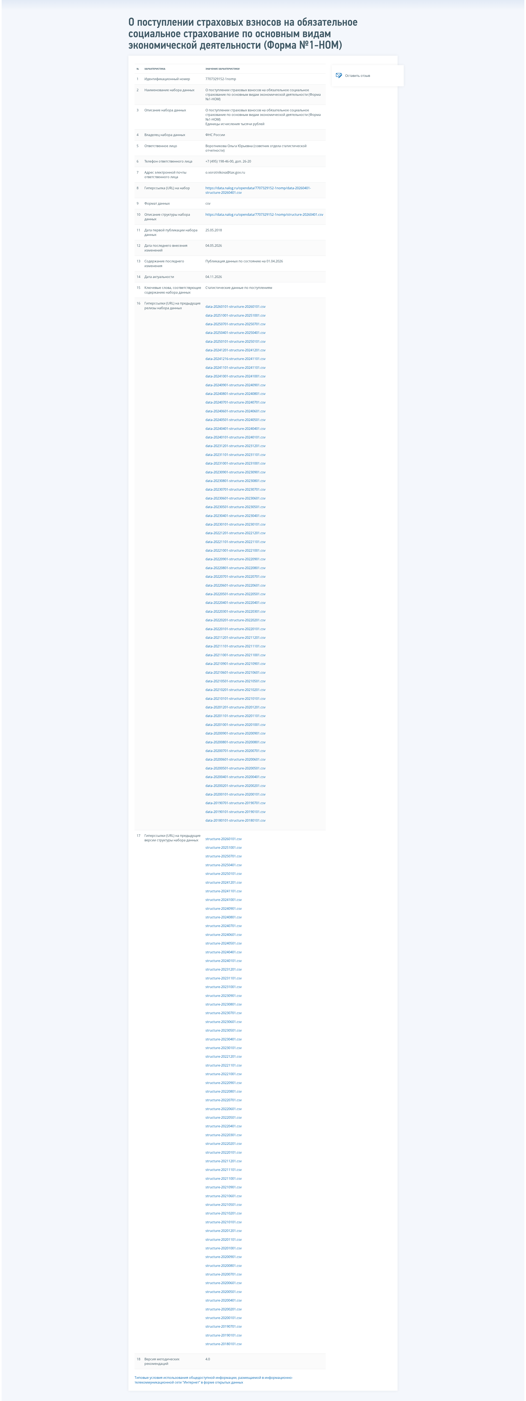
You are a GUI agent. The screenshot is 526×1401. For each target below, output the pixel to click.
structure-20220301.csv (223, 1135)
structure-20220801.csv (223, 1091)
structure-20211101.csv (223, 1169)
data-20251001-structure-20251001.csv (235, 315)
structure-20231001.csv (223, 987)
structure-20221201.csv (223, 1056)
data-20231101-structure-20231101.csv (235, 454)
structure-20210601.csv (223, 1196)
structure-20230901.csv (223, 995)
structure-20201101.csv (223, 1239)
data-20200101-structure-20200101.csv (235, 794)
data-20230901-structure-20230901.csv (235, 472)
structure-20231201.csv (223, 969)
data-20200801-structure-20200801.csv (235, 742)
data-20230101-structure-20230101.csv (235, 524)
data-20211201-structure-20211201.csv (235, 637)
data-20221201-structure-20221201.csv (235, 533)
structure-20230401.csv (223, 1039)
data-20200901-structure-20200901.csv (235, 733)
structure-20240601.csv (223, 934)
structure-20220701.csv (223, 1100)
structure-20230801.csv (223, 1004)
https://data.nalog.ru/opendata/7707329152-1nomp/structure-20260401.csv (264, 214)
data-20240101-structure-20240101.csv (235, 437)
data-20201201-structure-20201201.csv (235, 707)
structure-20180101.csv (223, 1344)
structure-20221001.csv (223, 1074)
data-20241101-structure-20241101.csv (235, 367)
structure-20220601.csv (223, 1109)
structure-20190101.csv (223, 1335)
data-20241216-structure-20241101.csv (235, 358)
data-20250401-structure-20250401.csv (235, 332)
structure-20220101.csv (223, 1152)
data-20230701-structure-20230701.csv (235, 489)
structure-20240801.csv (223, 917)
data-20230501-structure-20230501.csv (235, 507)
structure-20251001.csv (223, 847)
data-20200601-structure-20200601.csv (235, 759)
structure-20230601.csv (223, 1021)
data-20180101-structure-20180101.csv (235, 820)
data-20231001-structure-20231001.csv (235, 463)
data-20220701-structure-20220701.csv (235, 576)
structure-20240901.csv (223, 908)
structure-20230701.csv (223, 1013)
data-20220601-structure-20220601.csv (235, 585)
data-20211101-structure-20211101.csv (235, 646)
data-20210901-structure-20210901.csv (235, 663)
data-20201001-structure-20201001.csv (235, 724)
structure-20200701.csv (223, 1274)
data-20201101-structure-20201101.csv (235, 716)
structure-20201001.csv (223, 1248)
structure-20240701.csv (223, 926)
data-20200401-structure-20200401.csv (235, 777)
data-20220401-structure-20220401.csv (235, 602)
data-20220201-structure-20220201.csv (235, 620)
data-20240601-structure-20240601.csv (235, 411)
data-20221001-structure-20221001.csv (235, 550)
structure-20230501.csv (223, 1030)
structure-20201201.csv (223, 1230)
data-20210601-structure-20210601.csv (235, 672)
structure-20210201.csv (223, 1213)
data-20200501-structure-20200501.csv (235, 768)
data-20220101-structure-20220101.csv (235, 629)
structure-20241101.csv (223, 891)
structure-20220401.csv (223, 1126)
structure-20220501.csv (223, 1117)
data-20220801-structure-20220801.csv (235, 568)
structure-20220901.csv (223, 1082)
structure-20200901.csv (223, 1257)
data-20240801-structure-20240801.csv (235, 393)
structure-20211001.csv (223, 1178)
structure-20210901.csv (223, 1187)
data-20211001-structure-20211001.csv (235, 655)
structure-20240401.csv (223, 952)
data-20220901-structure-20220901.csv (235, 559)
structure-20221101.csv (223, 1065)
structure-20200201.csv (223, 1309)
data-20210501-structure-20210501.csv (235, 681)
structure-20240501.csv (223, 943)
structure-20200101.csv (223, 1318)
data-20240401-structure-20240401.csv (235, 428)
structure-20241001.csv (223, 899)
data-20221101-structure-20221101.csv (235, 542)
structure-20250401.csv (223, 865)
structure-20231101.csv (223, 978)
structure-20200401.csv (223, 1300)
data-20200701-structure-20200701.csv (235, 750)
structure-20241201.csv (223, 882)
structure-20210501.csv (223, 1204)
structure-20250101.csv (223, 873)
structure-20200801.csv (223, 1265)
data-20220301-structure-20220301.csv (235, 611)
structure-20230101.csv (223, 1048)
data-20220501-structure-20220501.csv (235, 594)
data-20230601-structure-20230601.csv (235, 498)
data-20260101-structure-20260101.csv (235, 306)
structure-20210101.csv (223, 1222)
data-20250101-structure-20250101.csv (235, 341)
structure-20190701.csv (223, 1326)
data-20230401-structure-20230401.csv (235, 515)
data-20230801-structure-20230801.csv (235, 481)
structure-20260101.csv (223, 839)
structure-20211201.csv (223, 1161)
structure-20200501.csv (223, 1291)
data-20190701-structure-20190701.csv (235, 803)
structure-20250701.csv (223, 856)
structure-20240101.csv (223, 960)
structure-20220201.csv (223, 1143)
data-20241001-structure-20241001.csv (235, 376)
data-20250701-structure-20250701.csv (235, 324)
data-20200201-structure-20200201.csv (235, 785)
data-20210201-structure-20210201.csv (235, 689)
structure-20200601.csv (223, 1283)
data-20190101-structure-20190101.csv (235, 811)
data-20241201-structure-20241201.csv (235, 350)
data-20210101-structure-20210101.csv (235, 698)
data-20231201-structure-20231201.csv (235, 446)
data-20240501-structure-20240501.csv (235, 419)
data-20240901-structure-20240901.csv (235, 385)
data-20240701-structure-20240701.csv (235, 402)
